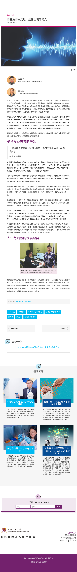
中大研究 (21, 312)
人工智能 (11, 312)
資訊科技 (10, 15)
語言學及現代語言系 (35, 312)
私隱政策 (38, 562)
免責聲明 (32, 562)
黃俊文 (18, 317)
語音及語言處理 (30, 317)
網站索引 (45, 562)
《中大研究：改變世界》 (23, 301)
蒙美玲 (10, 317)
